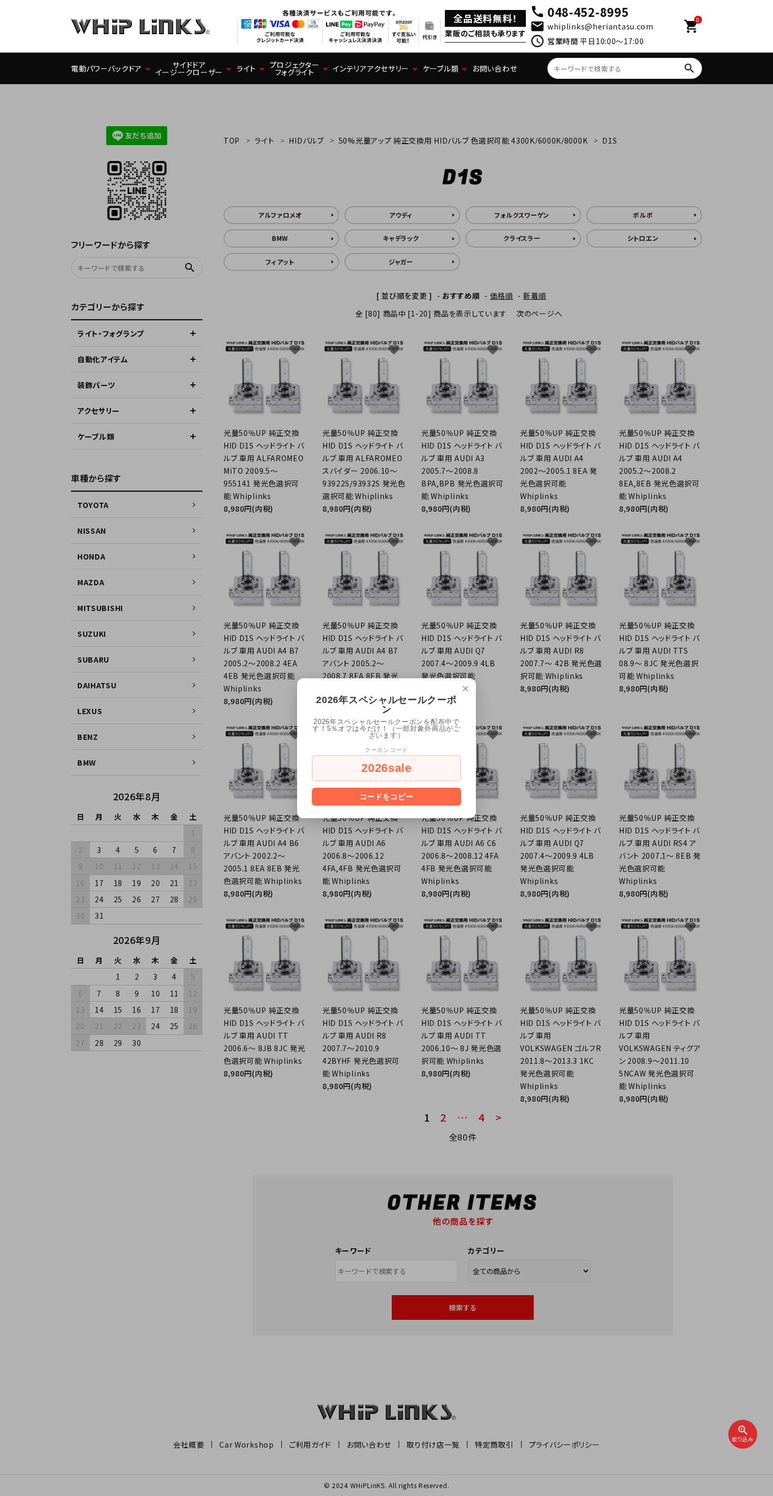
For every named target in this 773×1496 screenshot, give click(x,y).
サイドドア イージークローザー (189, 68)
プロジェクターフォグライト (295, 68)
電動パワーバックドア (106, 68)
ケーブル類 (441, 68)
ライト (246, 68)
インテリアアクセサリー (371, 68)
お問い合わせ (494, 68)
